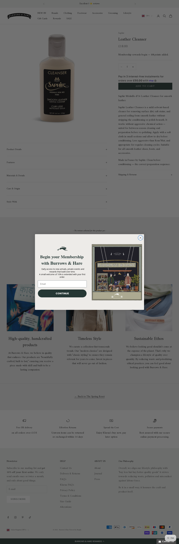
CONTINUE (62, 293)
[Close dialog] (140, 237)
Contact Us (167, 541)
